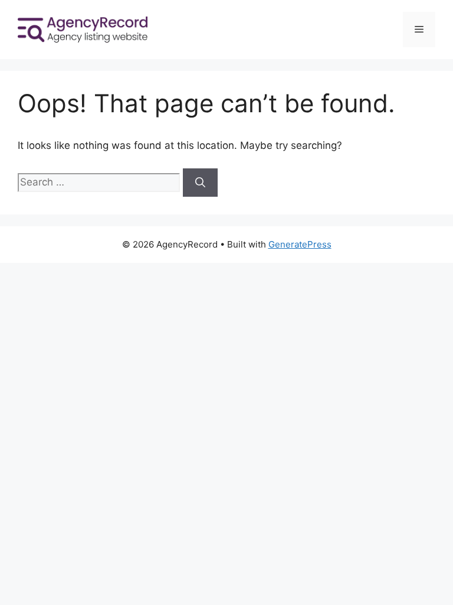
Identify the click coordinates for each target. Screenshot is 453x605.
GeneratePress (299, 244)
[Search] (200, 182)
